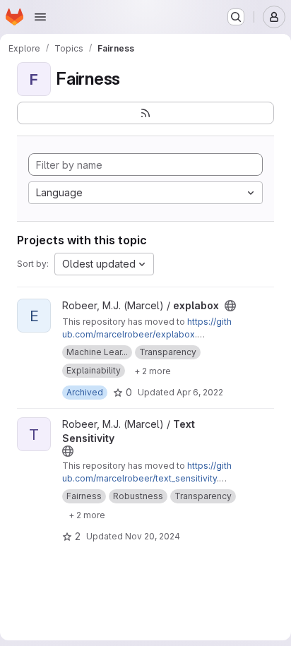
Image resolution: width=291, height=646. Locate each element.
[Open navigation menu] (40, 17)
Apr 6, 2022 (200, 392)
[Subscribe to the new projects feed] (145, 113)
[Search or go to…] (235, 16)
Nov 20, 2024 (152, 536)
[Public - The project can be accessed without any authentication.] (230, 305)
